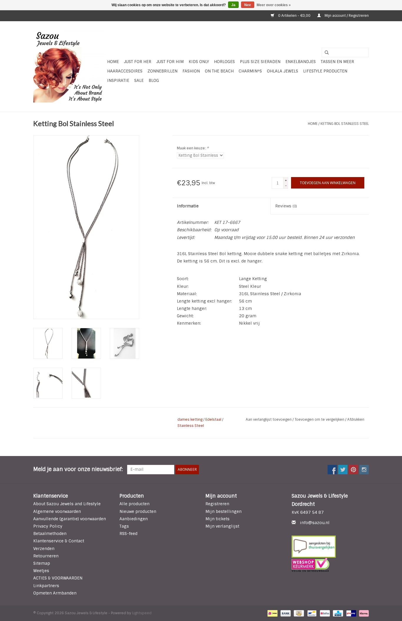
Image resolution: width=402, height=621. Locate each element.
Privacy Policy (47, 526)
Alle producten (134, 503)
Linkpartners (46, 585)
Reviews (286, 206)
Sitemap (41, 563)
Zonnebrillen (162, 71)
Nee (247, 5)
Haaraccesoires (124, 71)
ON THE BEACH (219, 71)
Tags (124, 526)
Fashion (191, 71)
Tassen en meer (337, 61)
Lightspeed (142, 613)
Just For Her (137, 61)
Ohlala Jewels (282, 71)
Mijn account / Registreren (346, 15)
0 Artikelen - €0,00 (294, 15)
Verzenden (43, 548)
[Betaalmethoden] (271, 613)
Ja (233, 5)
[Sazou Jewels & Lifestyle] (69, 66)
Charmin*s (250, 71)
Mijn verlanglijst (222, 526)
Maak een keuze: (193, 148)
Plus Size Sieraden (260, 61)
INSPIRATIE (118, 80)
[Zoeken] (325, 53)
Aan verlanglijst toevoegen (269, 419)
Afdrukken (355, 419)
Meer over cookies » (274, 5)
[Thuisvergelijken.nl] (330, 547)
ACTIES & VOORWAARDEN (57, 578)
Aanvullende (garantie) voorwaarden (69, 518)
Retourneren (46, 556)
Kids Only (199, 61)
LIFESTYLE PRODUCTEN (325, 71)
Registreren (217, 503)
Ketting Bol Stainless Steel (344, 123)
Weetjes (41, 570)
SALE (139, 80)
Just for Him (170, 61)
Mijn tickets (217, 518)
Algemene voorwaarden (57, 511)
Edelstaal (213, 419)
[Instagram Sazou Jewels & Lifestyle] (364, 469)
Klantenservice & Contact (58, 541)
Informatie (188, 206)
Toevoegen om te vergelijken (320, 419)
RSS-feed (128, 533)
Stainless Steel (190, 425)
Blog (154, 80)
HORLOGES (224, 61)
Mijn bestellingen (223, 511)
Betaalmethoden (50, 533)
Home (113, 61)
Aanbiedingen (133, 518)
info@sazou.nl (315, 522)
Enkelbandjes (300, 61)
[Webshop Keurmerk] (330, 565)
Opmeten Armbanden (55, 593)
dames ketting (189, 419)
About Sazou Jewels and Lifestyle (67, 503)
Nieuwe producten (137, 511)
